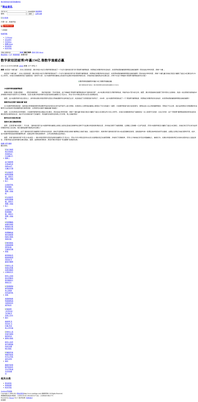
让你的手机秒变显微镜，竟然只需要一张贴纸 (9, 189)
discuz (41, 52)
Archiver (4, 391)
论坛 (8, 40)
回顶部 (3, 400)
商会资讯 (4, 55)
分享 (6, 143)
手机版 (9, 391)
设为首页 (10, 2)
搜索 (21, 52)
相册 (9, 44)
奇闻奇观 (16, 55)
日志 (8, 42)
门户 (8, 37)
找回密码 (38, 11)
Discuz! (11, 398)
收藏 (2, 143)
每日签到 (4, 2)
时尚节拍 (8, 48)
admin (21, 66)
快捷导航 (4, 34)
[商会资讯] (6, 6)
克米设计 (29, 398)
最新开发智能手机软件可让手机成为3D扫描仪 (9, 369)
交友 (37, 52)
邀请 (10, 143)
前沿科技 (8, 46)
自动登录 (31, 11)
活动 (33, 52)
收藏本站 (17, 2)
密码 (2, 14)
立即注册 (38, 14)
